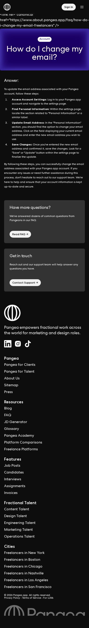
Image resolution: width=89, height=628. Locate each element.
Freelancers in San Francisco (28, 587)
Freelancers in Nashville (24, 574)
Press (8, 392)
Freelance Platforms (21, 449)
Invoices (11, 493)
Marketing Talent (18, 530)
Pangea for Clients (19, 365)
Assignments (14, 486)
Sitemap (11, 385)
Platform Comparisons (23, 443)
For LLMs (48, 598)
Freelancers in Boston (22, 560)
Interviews (12, 479)
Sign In (68, 7)
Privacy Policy (12, 598)
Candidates (14, 473)
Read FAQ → (20, 234)
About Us (12, 379)
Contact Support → (25, 282)
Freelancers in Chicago (23, 567)
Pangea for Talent (19, 372)
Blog (8, 409)
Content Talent (16, 509)
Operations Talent (19, 537)
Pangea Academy (19, 436)
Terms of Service (31, 598)
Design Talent (15, 516)
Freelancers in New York (24, 553)
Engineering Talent (20, 523)
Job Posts (12, 466)
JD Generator (15, 422)
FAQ (7, 415)
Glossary (11, 429)
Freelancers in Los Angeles (26, 580)
